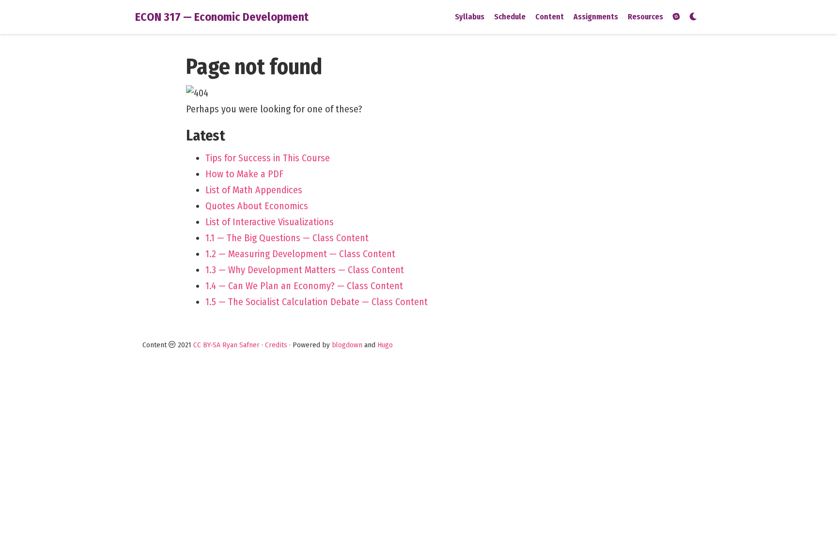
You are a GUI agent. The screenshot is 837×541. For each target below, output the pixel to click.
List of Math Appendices (253, 190)
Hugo (385, 344)
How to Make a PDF (244, 174)
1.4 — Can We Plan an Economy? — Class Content (304, 286)
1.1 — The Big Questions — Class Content (287, 238)
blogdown (347, 344)
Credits (276, 344)
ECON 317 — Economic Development (222, 17)
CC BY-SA (206, 344)
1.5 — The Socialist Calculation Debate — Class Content (316, 302)
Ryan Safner (241, 344)
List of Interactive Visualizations (269, 222)
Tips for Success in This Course (267, 158)
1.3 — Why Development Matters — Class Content (304, 270)
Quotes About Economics (256, 206)
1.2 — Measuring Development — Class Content (300, 254)
